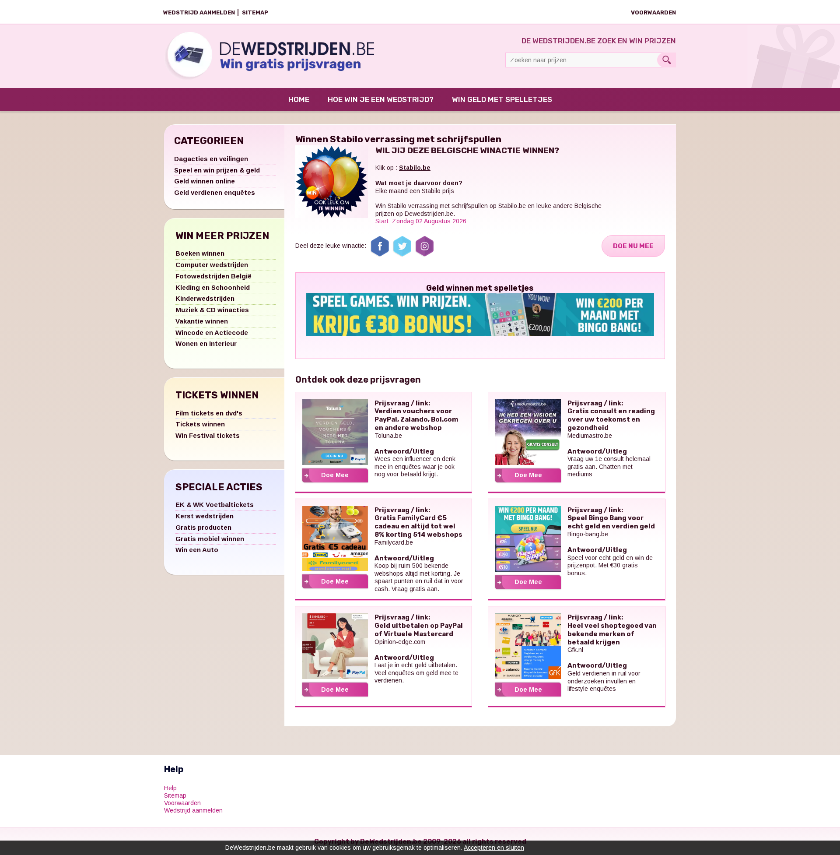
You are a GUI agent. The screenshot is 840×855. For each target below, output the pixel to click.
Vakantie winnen (201, 321)
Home (298, 99)
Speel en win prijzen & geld (217, 170)
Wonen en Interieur (206, 343)
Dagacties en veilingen (211, 158)
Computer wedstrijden (211, 264)
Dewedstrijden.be (429, 213)
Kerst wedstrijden (204, 516)
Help (170, 788)
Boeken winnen (199, 253)
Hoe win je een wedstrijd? (381, 99)
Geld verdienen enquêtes (214, 192)
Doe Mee (335, 475)
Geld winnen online (204, 181)
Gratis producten (203, 527)
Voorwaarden (653, 12)
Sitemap (255, 12)
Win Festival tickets (207, 435)
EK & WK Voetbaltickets (214, 504)
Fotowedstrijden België (213, 276)
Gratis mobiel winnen (209, 538)
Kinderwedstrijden (204, 298)
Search (666, 60)
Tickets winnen (200, 424)
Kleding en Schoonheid (212, 287)
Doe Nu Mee (633, 246)
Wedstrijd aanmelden (199, 12)
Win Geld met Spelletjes (502, 99)
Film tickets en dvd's (208, 413)
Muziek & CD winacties (212, 309)
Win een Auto (196, 549)
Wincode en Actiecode (211, 332)
